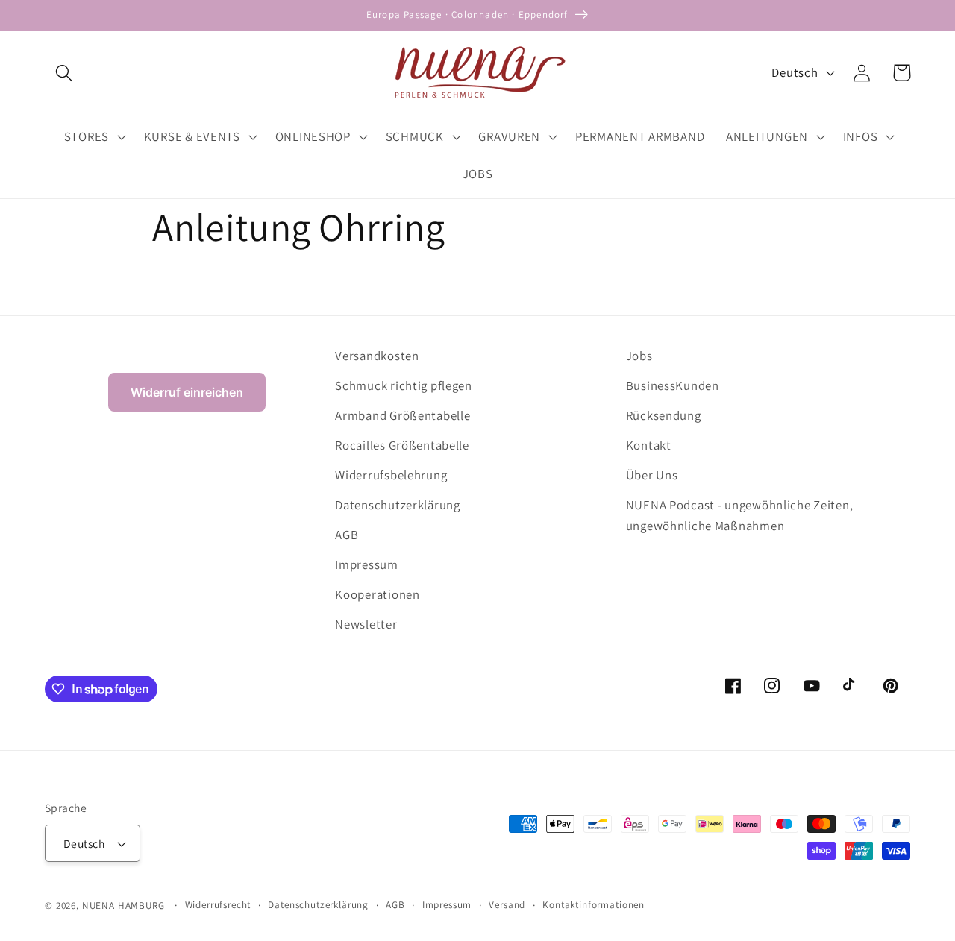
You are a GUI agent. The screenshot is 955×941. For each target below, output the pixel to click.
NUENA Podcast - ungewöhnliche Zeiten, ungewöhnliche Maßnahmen (740, 515)
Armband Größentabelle (402, 415)
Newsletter (366, 624)
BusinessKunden (672, 385)
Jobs (639, 355)
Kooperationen (377, 594)
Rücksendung (663, 415)
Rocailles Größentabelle (402, 445)
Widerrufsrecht (218, 904)
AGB (346, 534)
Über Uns (652, 475)
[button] (64, 72)
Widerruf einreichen (187, 392)
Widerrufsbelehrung (391, 475)
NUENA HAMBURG (123, 905)
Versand (507, 904)
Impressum (366, 564)
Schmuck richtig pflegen (403, 385)
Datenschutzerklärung (397, 505)
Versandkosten (377, 355)
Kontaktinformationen (593, 904)
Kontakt (648, 445)
